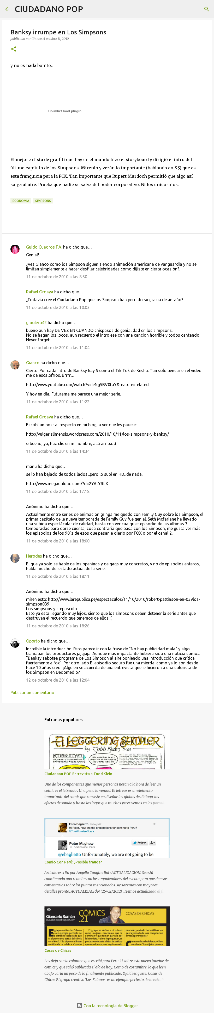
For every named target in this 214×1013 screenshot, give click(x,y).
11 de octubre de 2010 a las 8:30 (56, 276)
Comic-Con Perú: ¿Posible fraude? (73, 862)
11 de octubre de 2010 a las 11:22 (58, 401)
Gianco (32, 362)
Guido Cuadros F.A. (44, 247)
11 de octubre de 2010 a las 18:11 (58, 576)
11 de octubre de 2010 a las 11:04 (58, 347)
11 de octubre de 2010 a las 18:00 (58, 541)
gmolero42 (36, 322)
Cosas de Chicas (57, 950)
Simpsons (43, 200)
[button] (13, 49)
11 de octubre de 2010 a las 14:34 (58, 451)
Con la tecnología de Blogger (110, 1005)
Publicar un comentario (32, 692)
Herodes (34, 556)
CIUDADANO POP (49, 9)
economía (21, 200)
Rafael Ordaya (39, 291)
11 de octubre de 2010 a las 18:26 (58, 625)
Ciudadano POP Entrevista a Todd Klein (78, 774)
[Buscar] (90, 9)
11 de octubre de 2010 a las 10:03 (58, 307)
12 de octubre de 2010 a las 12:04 (58, 680)
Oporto (33, 641)
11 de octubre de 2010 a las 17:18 (58, 491)
